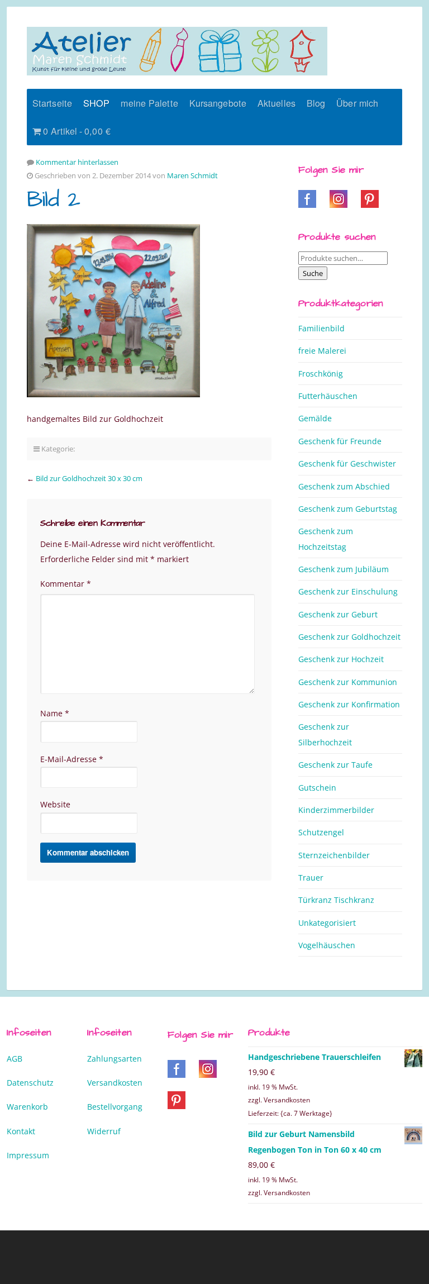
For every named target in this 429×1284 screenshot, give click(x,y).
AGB (14, 1058)
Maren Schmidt (192, 175)
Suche (313, 273)
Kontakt (21, 1131)
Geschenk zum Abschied (344, 486)
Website (55, 804)
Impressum (28, 1155)
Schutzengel (321, 832)
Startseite (52, 103)
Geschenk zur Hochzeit (341, 659)
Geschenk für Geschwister (347, 463)
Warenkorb (27, 1106)
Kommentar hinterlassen (77, 162)
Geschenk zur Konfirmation (349, 704)
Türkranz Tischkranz (336, 900)
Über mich (357, 103)
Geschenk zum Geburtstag (347, 508)
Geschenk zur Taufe (335, 764)
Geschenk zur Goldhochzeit (349, 636)
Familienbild (321, 328)
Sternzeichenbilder (334, 855)
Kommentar (65, 583)
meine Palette (149, 103)
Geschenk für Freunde (340, 441)
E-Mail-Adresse (71, 759)
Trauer (310, 877)
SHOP (96, 103)
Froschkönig (320, 373)
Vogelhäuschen (326, 945)
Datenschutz (30, 1082)
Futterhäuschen (328, 396)
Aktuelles (276, 103)
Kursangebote (217, 103)
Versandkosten (114, 1082)
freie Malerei (322, 350)
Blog (316, 103)
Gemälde (315, 418)
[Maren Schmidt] (177, 51)
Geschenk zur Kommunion (347, 682)
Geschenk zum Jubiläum (343, 569)
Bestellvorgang (114, 1106)
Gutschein (317, 787)
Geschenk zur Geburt (338, 614)
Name (54, 713)
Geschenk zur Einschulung (348, 591)
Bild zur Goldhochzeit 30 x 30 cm (89, 478)
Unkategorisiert (327, 922)
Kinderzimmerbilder (336, 810)
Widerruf (104, 1131)
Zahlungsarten (114, 1058)
